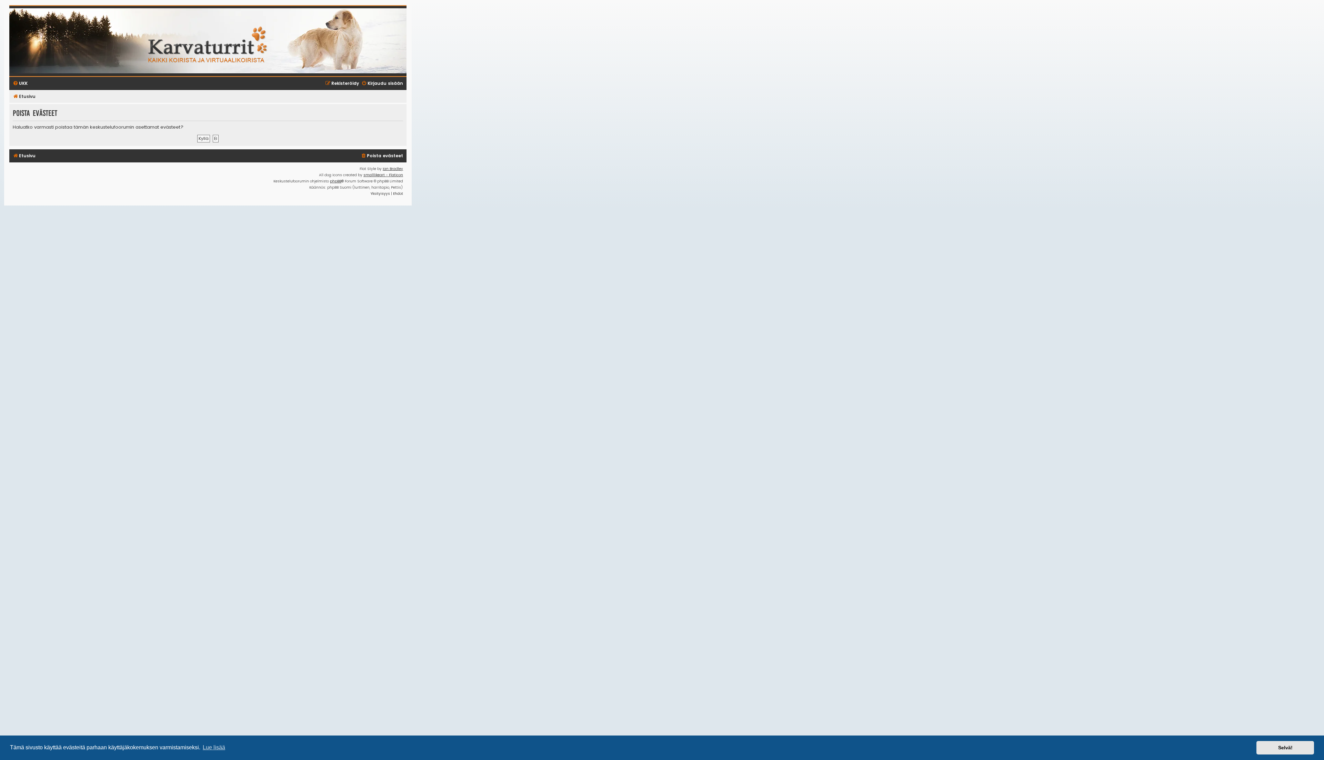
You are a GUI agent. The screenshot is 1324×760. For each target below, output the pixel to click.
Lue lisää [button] (214, 747)
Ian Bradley (393, 168)
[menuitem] (382, 156)
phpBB (335, 181)
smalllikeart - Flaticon (383, 175)
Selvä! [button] (1285, 747)
